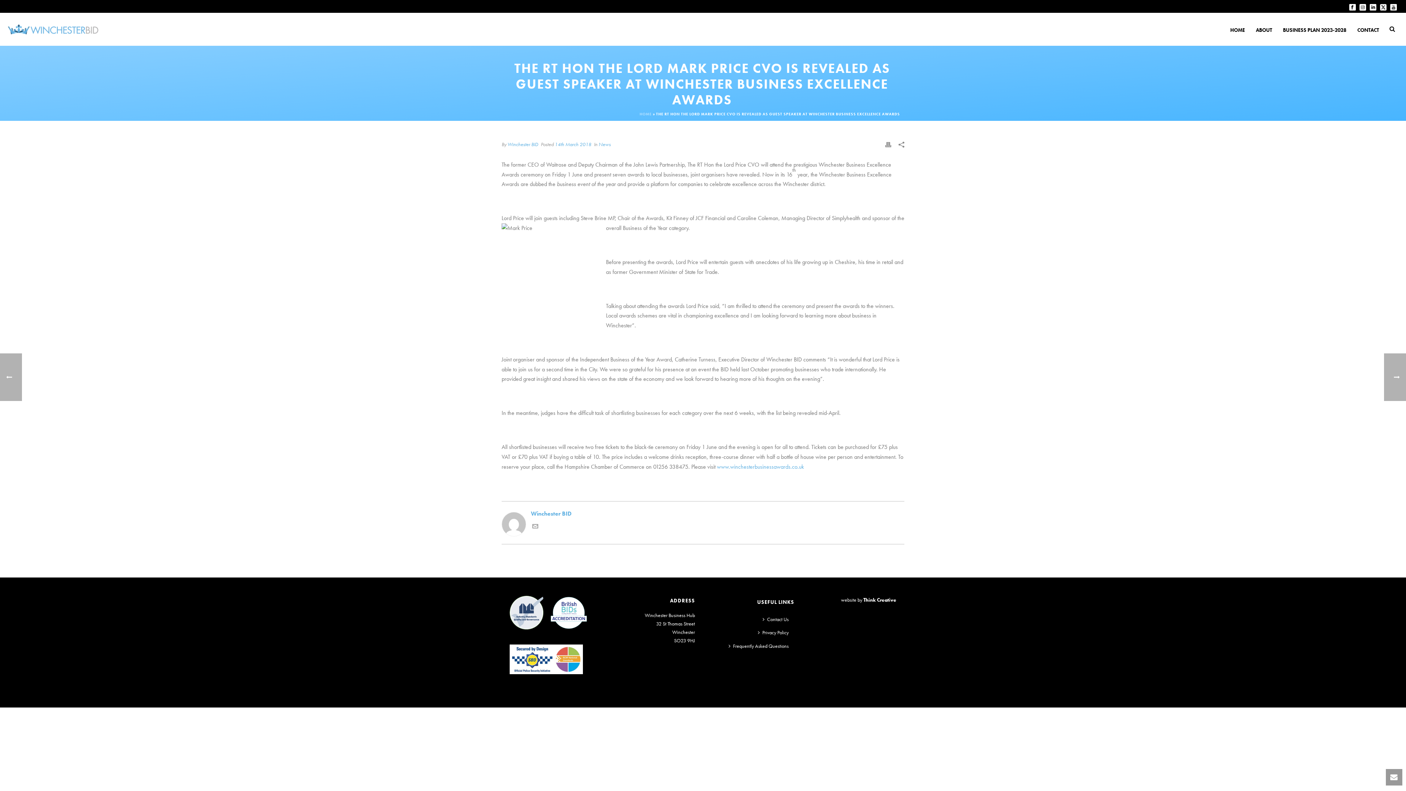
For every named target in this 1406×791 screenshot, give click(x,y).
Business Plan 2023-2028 (1314, 30)
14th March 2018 (573, 144)
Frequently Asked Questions (761, 646)
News (605, 144)
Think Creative (879, 600)
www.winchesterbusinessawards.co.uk (760, 467)
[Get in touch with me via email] (535, 527)
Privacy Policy (775, 632)
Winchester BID (522, 144)
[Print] (888, 144)
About (1264, 30)
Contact (1368, 30)
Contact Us (778, 619)
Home (1237, 30)
